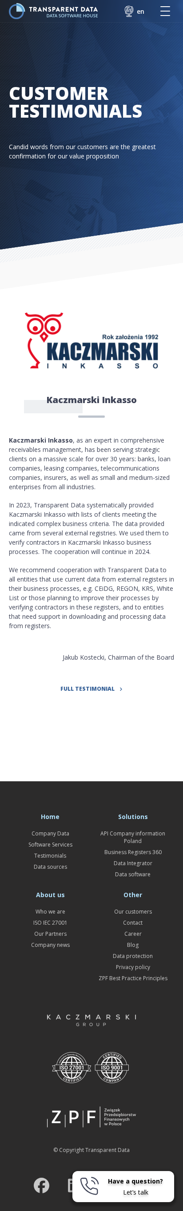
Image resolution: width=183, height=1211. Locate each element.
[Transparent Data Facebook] (41, 1187)
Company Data (50, 833)
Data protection (133, 956)
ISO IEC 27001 (50, 922)
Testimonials (50, 855)
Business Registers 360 (133, 852)
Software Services (50, 844)
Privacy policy (133, 967)
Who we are (50, 911)
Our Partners (50, 934)
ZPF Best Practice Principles (133, 978)
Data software (133, 874)
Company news (50, 945)
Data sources (50, 867)
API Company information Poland (132, 837)
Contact (133, 922)
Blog (133, 945)
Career (133, 934)
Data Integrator (133, 863)
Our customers (133, 911)
